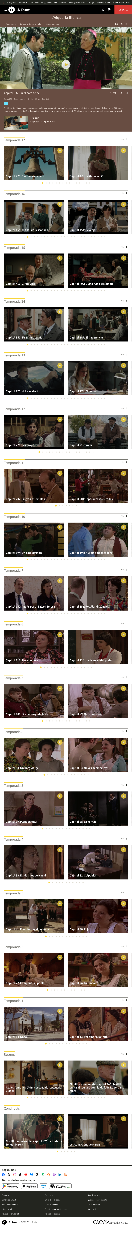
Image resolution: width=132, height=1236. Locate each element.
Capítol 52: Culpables (83, 875)
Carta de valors (94, 1204)
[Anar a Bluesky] (32, 1174)
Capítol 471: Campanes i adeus (25, 176)
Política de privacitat (10, 1214)
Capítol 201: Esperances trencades (91, 499)
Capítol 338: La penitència (42, 121)
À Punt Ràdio (118, 2)
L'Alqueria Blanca (66, 17)
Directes (123, 10)
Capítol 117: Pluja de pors (22, 660)
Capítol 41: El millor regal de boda (27, 929)
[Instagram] (127, 24)
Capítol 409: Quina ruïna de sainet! (91, 283)
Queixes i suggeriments (97, 1200)
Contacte (5, 1195)
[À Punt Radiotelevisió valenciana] (15, 1222)
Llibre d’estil (7, 1209)
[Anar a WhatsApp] (43, 1174)
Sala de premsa (94, 1195)
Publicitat (49, 1195)
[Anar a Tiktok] (21, 1174)
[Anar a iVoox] (49, 1174)
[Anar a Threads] (38, 1174)
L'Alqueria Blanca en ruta (30, 24)
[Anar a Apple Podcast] (55, 1174)
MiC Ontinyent (60, 2)
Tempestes (22, 2)
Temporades (11, 24)
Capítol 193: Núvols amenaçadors (91, 552)
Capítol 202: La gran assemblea (25, 499)
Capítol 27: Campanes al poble (25, 983)
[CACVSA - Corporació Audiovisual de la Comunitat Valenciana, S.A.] (111, 1222)
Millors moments (52, 24)
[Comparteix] (121, 93)
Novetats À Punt (103, 2)
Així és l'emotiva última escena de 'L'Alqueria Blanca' (34, 1089)
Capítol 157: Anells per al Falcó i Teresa (30, 606)
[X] (121, 24)
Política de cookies (52, 1214)
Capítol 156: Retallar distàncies (89, 606)
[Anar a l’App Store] (29, 1186)
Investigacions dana (77, 2)
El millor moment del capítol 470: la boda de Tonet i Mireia (34, 1143)
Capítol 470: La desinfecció (87, 176)
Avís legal (92, 1209)
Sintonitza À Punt (9, 1200)
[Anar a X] (9, 1174)
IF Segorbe (11, 2)
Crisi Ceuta (34, 2)
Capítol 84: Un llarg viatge (22, 768)
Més (122, 139)
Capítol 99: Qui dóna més (85, 714)
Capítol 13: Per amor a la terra (89, 1036)
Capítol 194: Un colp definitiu (24, 552)
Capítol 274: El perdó (83, 391)
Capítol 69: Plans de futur (21, 821)
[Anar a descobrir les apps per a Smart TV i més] (60, 1186)
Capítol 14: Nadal (17, 1036)
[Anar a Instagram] (15, 1174)
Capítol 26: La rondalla (84, 983)
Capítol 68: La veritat (83, 821)
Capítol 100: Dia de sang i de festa (27, 714)
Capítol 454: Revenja (83, 230)
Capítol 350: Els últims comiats (25, 337)
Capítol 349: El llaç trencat (86, 337)
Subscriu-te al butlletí (10, 1204)
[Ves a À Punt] (19, 9)
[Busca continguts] (103, 10)
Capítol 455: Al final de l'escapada (27, 230)
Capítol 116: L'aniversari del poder (91, 660)
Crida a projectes (52, 1204)
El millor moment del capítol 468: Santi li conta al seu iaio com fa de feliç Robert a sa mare (97, 1087)
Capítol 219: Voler (81, 445)
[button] (42, 183)
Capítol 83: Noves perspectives (89, 768)
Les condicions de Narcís (85, 1144)
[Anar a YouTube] (26, 1174)
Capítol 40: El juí (80, 929)
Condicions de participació (56, 1209)
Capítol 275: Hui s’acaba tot (23, 391)
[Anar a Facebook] (4, 1174)
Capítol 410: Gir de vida (20, 283)
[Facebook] (116, 24)
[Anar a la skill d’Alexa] (43, 1186)
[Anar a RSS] (66, 1174)
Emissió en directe (52, 1200)
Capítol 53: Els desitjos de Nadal (26, 875)
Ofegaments (46, 2)
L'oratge (91, 2)
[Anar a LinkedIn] (60, 1174)
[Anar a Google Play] (10, 1186)
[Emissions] (113, 93)
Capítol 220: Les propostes (22, 445)
